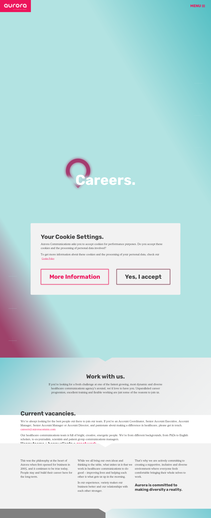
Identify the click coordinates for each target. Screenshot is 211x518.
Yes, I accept (143, 276)
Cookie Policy (48, 259)
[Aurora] (15, 6)
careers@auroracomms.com (38, 429)
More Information (74, 276)
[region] (105, 259)
